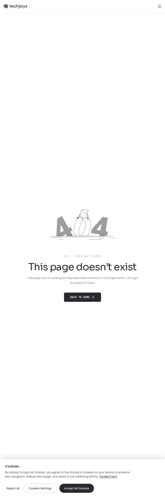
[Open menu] (159, 6)
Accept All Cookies (76, 488)
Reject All (13, 488)
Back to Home (80, 297)
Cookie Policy (108, 476)
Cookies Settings (40, 488)
